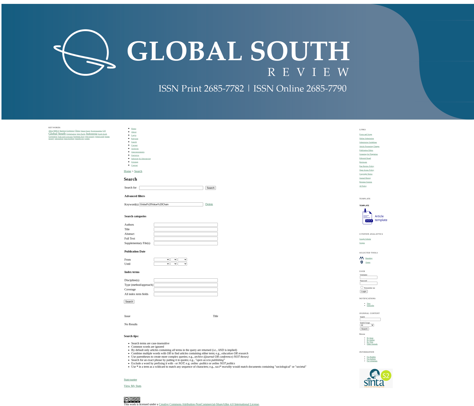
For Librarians (372, 361)
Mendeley (369, 258)
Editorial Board (365, 158)
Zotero (367, 262)
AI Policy (363, 186)
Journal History (365, 178)
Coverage (130, 289)
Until (127, 263)
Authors (129, 224)
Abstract (129, 233)
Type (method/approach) (138, 284)
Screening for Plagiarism (368, 154)
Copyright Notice (365, 174)
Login (133, 135)
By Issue (370, 338)
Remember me (369, 288)
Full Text (129, 238)
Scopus (362, 243)
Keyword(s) (131, 204)
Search (134, 142)
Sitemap (134, 162)
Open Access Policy (366, 170)
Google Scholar (365, 239)
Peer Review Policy (366, 166)
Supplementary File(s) (137, 243)
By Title (370, 342)
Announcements (137, 152)
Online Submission (366, 138)
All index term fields (136, 294)
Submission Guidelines (368, 142)
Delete (209, 204)
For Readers (371, 357)
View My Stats (132, 385)
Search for (130, 187)
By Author (371, 340)
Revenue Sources (365, 182)
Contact (134, 165)
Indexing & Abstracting (141, 159)
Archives (134, 149)
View (368, 303)
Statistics (135, 155)
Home (133, 129)
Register (134, 139)
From (127, 259)
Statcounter (130, 379)
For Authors (371, 359)
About (133, 132)
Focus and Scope (365, 134)
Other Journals (372, 344)
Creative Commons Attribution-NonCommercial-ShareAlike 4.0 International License (209, 404)
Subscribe (370, 305)
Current (134, 145)
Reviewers (363, 162)
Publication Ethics (366, 150)
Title (127, 229)
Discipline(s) (131, 280)
